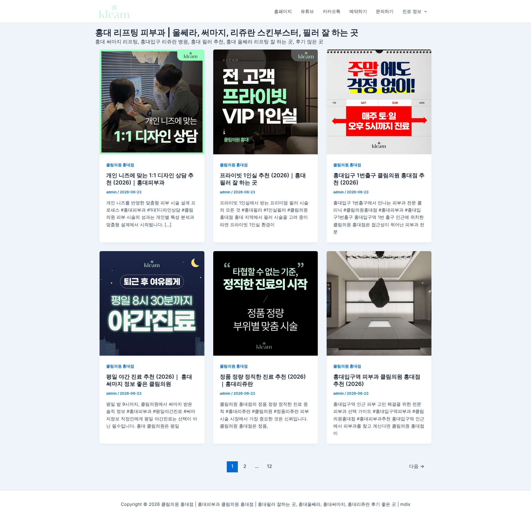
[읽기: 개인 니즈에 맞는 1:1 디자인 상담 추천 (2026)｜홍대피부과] (152, 102)
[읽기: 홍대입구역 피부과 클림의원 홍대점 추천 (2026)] (379, 303)
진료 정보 (411, 11)
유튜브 (307, 11)
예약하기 (358, 11)
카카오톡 (331, 11)
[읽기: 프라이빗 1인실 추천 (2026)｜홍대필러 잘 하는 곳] (265, 102)
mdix (405, 504)
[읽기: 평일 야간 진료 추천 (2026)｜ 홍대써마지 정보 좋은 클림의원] (152, 303)
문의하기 (385, 11)
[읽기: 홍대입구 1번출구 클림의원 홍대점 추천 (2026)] (379, 102)
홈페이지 (283, 11)
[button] (424, 11)
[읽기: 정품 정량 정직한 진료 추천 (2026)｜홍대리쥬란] (265, 303)
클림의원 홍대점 (120, 164)
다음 (416, 466)
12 (269, 466)
